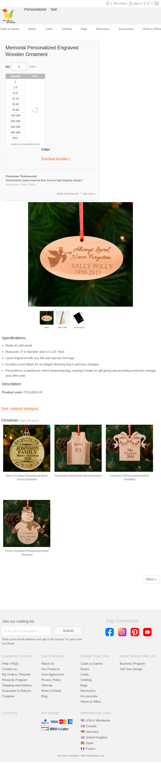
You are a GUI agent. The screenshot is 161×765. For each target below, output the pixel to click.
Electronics (88, 690)
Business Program (132, 663)
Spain (89, 743)
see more (89, 193)
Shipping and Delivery (17, 685)
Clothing (86, 680)
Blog (44, 696)
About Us (47, 663)
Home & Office (90, 701)
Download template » (55, 158)
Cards (84, 674)
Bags (84, 685)
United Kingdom (97, 737)
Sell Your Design (131, 669)
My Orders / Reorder (16, 674)
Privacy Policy (51, 680)
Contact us (9, 669)
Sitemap (47, 685)
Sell (54, 9)
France (90, 748)
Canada (91, 726)
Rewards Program (14, 680)
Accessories (89, 696)
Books (84, 669)
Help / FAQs (10, 663)
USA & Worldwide (98, 720)
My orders (120, 3)
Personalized (35, 9)
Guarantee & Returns (16, 690)
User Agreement (52, 674)
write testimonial (67, 193)
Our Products (50, 669)
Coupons (8, 696)
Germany (92, 731)
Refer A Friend (51, 690)
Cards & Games (91, 663)
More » (151, 579)
